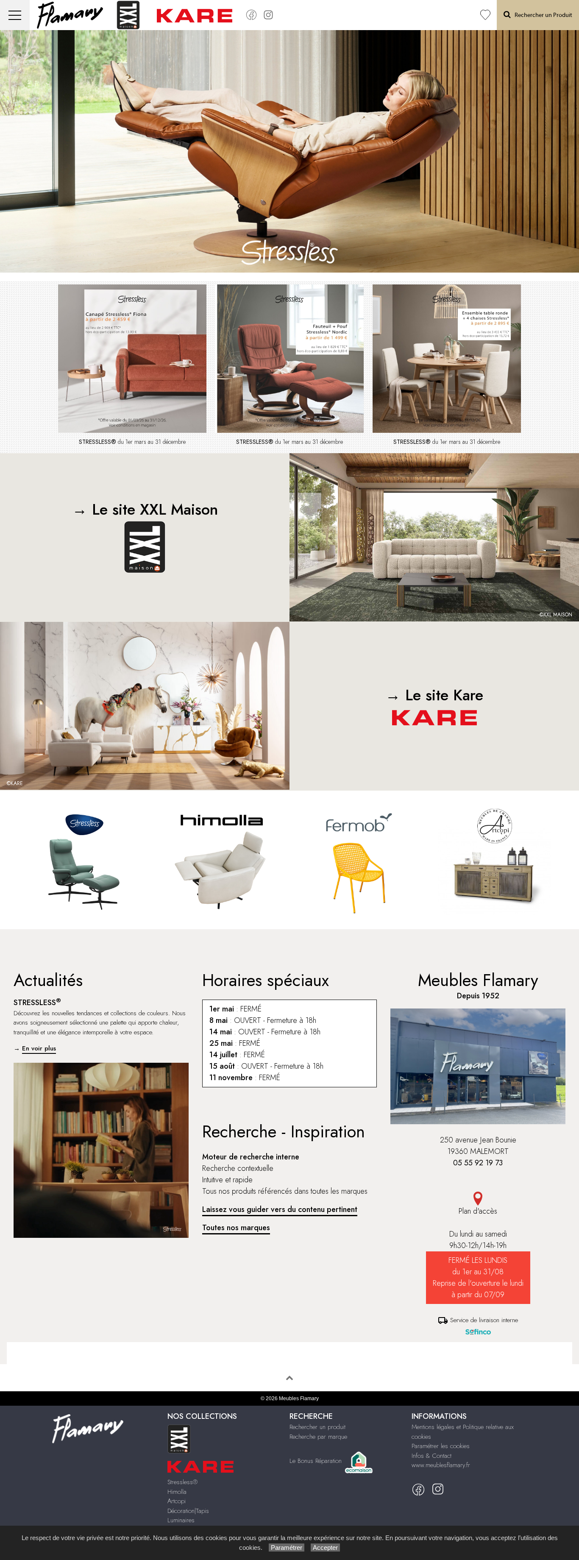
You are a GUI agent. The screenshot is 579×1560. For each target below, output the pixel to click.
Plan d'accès (478, 1211)
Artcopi (176, 1501)
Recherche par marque (318, 1436)
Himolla (177, 1491)
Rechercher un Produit (541, 15)
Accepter (325, 1547)
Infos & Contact (431, 1455)
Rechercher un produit (317, 1427)
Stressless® (182, 1482)
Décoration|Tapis (188, 1510)
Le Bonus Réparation (316, 1460)
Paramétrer (286, 1547)
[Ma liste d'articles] (485, 15)
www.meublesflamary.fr (441, 1465)
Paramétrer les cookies (441, 1446)
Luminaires (181, 1520)
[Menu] (15, 15)
